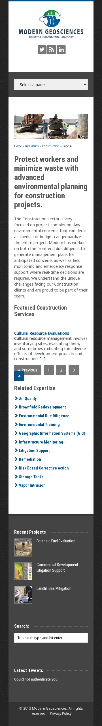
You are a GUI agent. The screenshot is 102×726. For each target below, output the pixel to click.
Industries (32, 146)
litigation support (34, 450)
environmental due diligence (43, 416)
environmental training (39, 424)
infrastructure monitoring (40, 442)
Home (18, 146)
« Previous (27, 370)
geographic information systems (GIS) (51, 433)
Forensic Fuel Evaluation (56, 541)
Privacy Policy (60, 713)
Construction (50, 146)
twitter (42, 49)
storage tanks (31, 477)
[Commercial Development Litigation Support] (23, 571)
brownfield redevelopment (42, 407)
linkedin (61, 49)
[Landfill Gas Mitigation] (23, 594)
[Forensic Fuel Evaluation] (23, 547)
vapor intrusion (32, 485)
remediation (29, 459)
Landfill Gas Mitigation (54, 588)
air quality (27, 398)
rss (51, 49)
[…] (42, 358)
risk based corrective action (43, 468)
